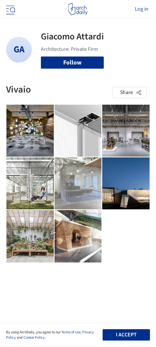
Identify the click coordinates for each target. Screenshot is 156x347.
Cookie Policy (34, 337)
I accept (126, 335)
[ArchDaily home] (77, 9)
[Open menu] (10, 9)
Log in (141, 9)
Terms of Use (71, 332)
